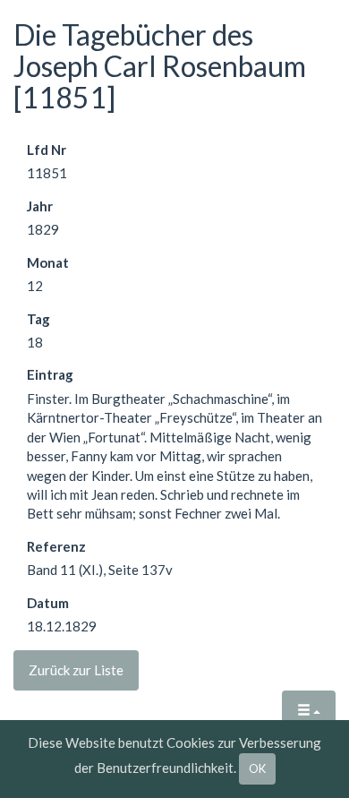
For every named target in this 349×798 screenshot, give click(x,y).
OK (257, 768)
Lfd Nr (46, 150)
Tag (38, 319)
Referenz (56, 546)
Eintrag (50, 374)
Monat (48, 262)
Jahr (40, 206)
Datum (48, 603)
